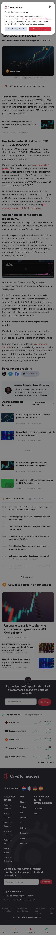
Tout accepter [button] (40, 29)
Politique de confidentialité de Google (36, 19)
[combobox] (50, 6)
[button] (16, 29)
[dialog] (28, 18)
